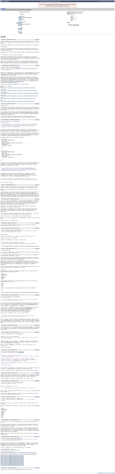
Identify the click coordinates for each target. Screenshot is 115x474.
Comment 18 (37, 467)
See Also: (68, 22)
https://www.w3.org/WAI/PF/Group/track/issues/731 (12, 462)
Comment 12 (37, 349)
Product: (20, 16)
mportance (20, 21)
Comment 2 (37, 103)
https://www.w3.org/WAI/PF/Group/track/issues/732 (12, 463)
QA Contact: (20, 25)
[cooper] (74, 16)
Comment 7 (37, 228)
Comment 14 (37, 380)
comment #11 (21, 351)
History (80, 13)
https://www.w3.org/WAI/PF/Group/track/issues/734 (12, 465)
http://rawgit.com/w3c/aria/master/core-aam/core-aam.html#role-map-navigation (19, 90)
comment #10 (20, 333)
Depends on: (20, 31)
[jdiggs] (74, 20)
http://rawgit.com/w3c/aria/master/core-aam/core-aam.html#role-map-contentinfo (19, 95)
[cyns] (74, 17)
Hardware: (20, 19)
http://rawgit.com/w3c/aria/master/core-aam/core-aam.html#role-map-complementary (20, 93)
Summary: (3, 9)
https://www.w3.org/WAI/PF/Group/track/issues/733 (12, 464)
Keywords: (20, 29)
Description (37, 39)
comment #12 (19, 398)
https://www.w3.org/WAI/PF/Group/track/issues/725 (12, 457)
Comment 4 (37, 184)
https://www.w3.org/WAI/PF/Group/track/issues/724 (12, 456)
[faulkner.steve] (74, 18)
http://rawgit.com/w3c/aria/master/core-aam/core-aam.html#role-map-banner (18, 87)
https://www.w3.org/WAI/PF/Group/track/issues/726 (12, 458)
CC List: (69, 14)
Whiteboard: (20, 28)
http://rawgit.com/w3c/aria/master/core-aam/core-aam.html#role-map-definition (21, 292)
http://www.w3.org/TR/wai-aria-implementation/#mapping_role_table (12, 82)
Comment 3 (37, 119)
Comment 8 (37, 248)
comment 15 (5, 434)
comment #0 (17, 67)
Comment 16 (37, 419)
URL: (21, 27)
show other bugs (29, 17)
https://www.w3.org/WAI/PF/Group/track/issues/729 (12, 460)
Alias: (21, 14)
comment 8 (36, 433)
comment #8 (17, 296)
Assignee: (20, 24)
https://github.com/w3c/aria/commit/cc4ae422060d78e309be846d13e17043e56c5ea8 (19, 452)
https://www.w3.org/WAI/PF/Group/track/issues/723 (12, 455)
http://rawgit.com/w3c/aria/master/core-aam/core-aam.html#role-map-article (18, 98)
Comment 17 (37, 436)
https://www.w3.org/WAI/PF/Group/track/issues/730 (12, 461)
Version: (20, 18)
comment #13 (20, 382)
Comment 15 (37, 396)
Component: (20, 17)
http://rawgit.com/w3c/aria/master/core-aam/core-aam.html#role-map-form (17, 101)
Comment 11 (37, 332)
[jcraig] (74, 19)
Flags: (69, 24)
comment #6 (18, 229)
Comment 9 (37, 294)
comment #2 (17, 121)
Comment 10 (37, 325)
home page (59, 5)
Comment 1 (37, 65)
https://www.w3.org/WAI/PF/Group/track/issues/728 (12, 459)
